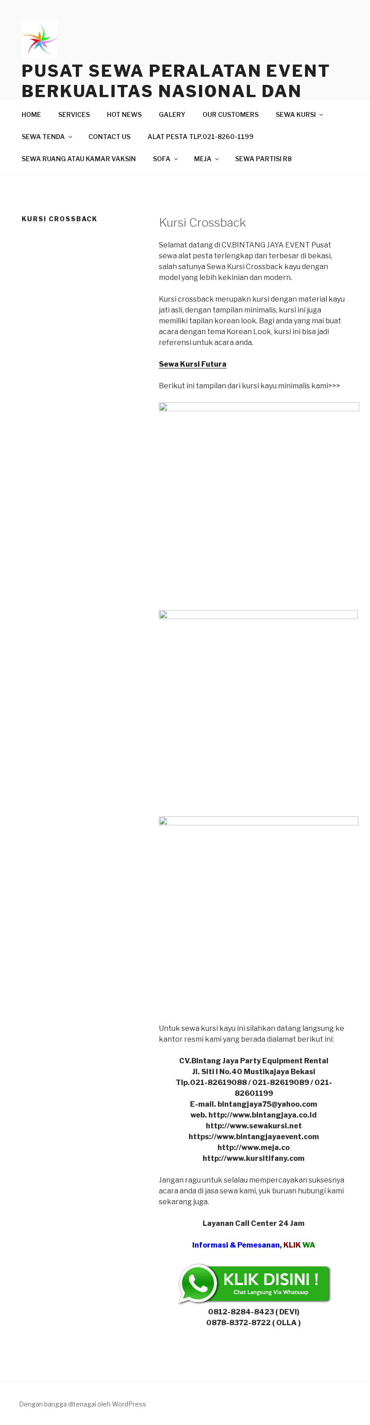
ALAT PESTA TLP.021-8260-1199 (201, 136)
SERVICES (74, 114)
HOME (31, 114)
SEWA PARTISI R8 (263, 159)
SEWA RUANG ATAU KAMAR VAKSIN (79, 159)
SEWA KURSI (296, 114)
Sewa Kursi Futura (193, 364)
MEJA (203, 159)
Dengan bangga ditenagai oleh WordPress (82, 1404)
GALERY (172, 114)
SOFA (162, 159)
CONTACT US (109, 136)
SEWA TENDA (43, 136)
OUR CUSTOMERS (231, 114)
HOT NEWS (124, 114)
